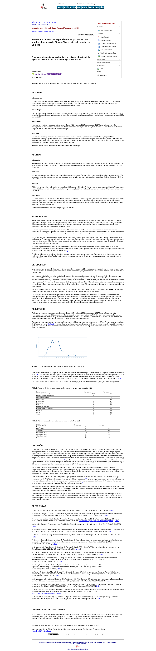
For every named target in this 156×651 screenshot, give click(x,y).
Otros (101, 69)
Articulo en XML (106, 40)
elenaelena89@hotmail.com (41, 631)
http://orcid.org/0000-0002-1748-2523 (48, 74)
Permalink (103, 75)
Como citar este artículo (109, 47)
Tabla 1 (38, 374)
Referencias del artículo (108, 43)
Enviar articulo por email (109, 56)
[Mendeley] (98, 69)
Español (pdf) (105, 37)
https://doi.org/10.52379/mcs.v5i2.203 (43, 31)
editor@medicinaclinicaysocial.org (78, 649)
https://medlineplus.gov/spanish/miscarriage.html (96, 521)
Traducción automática (108, 53)
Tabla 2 (119, 378)
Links (112, 510)
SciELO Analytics (106, 30)
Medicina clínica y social (44, 22)
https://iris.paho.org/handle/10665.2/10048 (46, 593)
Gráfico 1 (51, 324)
